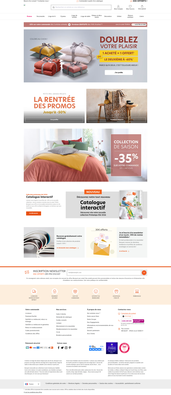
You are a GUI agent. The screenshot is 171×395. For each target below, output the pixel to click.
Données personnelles (89, 383)
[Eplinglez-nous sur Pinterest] (69, 349)
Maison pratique (130, 16)
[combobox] (81, 7)
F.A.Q (58, 332)
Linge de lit (52, 16)
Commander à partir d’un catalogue (91, 1)
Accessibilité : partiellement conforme (127, 383)
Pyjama (63, 16)
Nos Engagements (93, 322)
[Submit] (53, 7)
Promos (29, 16)
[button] (32, 384)
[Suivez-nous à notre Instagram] (66, 349)
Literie (142, 16)
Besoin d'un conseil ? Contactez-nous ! (36, 1)
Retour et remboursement (33, 327)
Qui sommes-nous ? (93, 313)
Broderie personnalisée (64, 335)
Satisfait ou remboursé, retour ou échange (36, 320)
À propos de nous (94, 310)
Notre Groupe (91, 319)
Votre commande (32, 310)
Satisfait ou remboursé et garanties (37, 324)
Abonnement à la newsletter (65, 326)
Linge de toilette (74, 16)
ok (144, 272)
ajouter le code (140, 24)
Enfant (119, 16)
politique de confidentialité (98, 280)
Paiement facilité (31, 316)
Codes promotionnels (32, 330)
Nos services (61, 310)
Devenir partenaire (93, 330)
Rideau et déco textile (97, 16)
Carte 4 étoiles (61, 314)
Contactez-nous (124, 310)
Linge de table (85, 16)
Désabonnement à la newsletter (66, 329)
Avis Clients (91, 334)
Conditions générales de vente (56, 383)
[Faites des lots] (85, 55)
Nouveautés (41, 16)
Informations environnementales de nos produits (100, 326)
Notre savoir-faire (93, 316)
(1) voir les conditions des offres (33, 392)
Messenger (128, 316)
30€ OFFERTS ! (140, 1)
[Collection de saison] (85, 155)
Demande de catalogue (64, 317)
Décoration (108, 16)
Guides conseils (61, 320)
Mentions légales (74, 383)
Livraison (28, 313)
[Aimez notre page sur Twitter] (62, 349)
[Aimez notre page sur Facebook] (58, 349)
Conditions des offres (32, 334)
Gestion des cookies (106, 383)
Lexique (58, 323)
